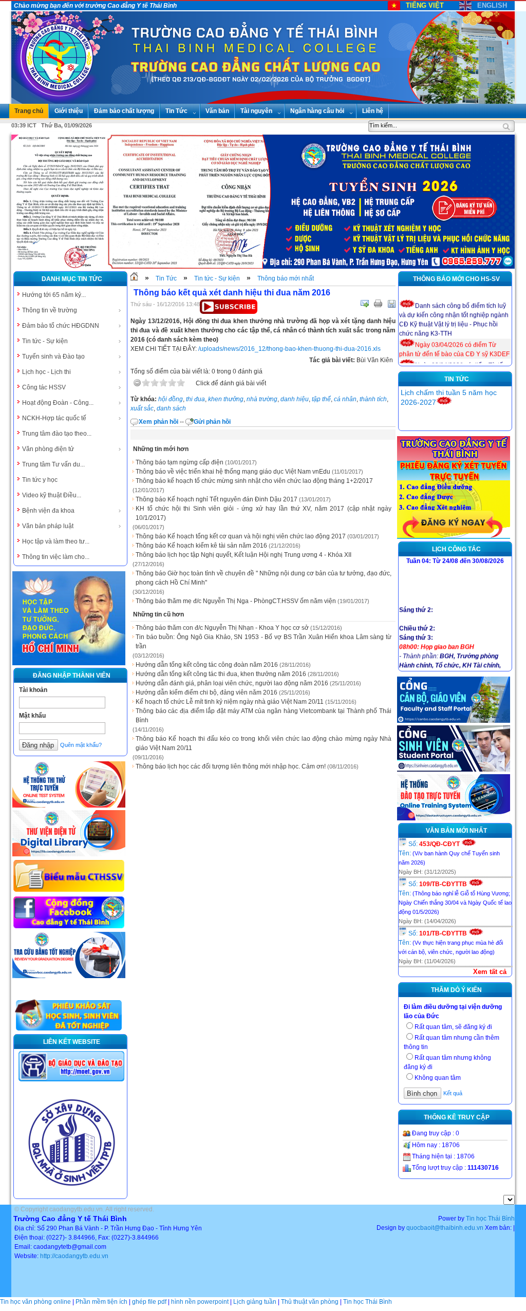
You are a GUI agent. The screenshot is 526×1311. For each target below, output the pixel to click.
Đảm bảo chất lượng (124, 111)
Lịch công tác (456, 549)
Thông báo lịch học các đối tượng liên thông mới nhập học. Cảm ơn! (231, 766)
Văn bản (217, 111)
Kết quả (452, 1093)
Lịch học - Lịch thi (46, 372)
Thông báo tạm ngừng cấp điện (179, 462)
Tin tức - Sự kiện (45, 341)
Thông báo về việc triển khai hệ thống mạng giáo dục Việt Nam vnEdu (233, 471)
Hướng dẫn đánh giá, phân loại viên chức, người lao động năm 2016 (232, 683)
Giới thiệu (68, 111)
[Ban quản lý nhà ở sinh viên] (71, 1193)
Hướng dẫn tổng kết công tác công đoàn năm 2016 (207, 664)
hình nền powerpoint (200, 1301)
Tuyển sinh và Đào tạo (53, 356)
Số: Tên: (449, 853)
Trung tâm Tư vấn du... (53, 464)
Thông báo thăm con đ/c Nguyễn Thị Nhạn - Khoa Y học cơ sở (222, 627)
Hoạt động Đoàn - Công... (57, 402)
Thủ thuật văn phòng (310, 1301)
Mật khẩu (32, 715)
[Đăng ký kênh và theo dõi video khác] (228, 311)
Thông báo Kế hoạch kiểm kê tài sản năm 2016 (201, 545)
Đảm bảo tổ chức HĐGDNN (60, 325)
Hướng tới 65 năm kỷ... (54, 294)
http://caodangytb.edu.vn (74, 1256)
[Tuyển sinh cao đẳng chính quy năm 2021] (453, 536)
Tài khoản (33, 690)
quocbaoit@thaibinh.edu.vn (444, 1227)
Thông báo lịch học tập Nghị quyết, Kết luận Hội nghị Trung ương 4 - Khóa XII (243, 554)
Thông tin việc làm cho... (55, 556)
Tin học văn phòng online (35, 1301)
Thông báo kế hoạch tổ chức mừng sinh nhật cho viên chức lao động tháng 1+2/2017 (254, 480)
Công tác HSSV (44, 387)
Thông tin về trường (49, 310)
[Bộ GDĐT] (71, 1080)
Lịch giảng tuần (254, 1301)
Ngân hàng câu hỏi (317, 111)
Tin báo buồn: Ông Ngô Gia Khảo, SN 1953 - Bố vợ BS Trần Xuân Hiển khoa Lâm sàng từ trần (263, 641)
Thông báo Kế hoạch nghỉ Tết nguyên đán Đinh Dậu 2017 (216, 499)
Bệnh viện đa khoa (48, 510)
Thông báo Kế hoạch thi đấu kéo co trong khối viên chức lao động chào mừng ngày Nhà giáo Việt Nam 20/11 (263, 743)
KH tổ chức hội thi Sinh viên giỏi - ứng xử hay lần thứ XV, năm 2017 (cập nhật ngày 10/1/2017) (263, 513)
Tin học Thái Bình (490, 1218)
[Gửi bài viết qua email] (365, 303)
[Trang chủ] (134, 278)
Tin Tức (176, 111)
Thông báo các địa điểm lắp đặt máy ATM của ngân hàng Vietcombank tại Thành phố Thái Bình (263, 715)
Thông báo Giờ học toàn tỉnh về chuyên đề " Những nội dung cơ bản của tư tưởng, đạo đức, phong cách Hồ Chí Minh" (263, 578)
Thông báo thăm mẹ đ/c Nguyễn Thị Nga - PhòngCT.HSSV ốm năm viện (236, 601)
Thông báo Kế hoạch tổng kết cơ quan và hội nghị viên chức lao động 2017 (241, 536)
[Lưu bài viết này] (391, 303)
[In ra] (378, 303)
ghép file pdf (149, 1301)
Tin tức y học (40, 479)
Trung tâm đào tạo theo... (56, 433)
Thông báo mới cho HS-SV (456, 279)
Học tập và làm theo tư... (55, 541)
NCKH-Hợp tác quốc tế (54, 418)
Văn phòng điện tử (48, 449)
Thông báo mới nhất (285, 278)
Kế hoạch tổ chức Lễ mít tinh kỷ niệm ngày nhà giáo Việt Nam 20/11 (230, 701)
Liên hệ (372, 111)
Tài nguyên (256, 111)
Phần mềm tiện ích (101, 1301)
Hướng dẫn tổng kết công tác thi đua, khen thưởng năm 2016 (221, 674)
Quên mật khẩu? (81, 745)
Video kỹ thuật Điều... (51, 495)
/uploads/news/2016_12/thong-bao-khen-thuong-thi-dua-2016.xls (289, 348)
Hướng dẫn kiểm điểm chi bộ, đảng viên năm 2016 (206, 692)
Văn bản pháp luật (47, 526)
